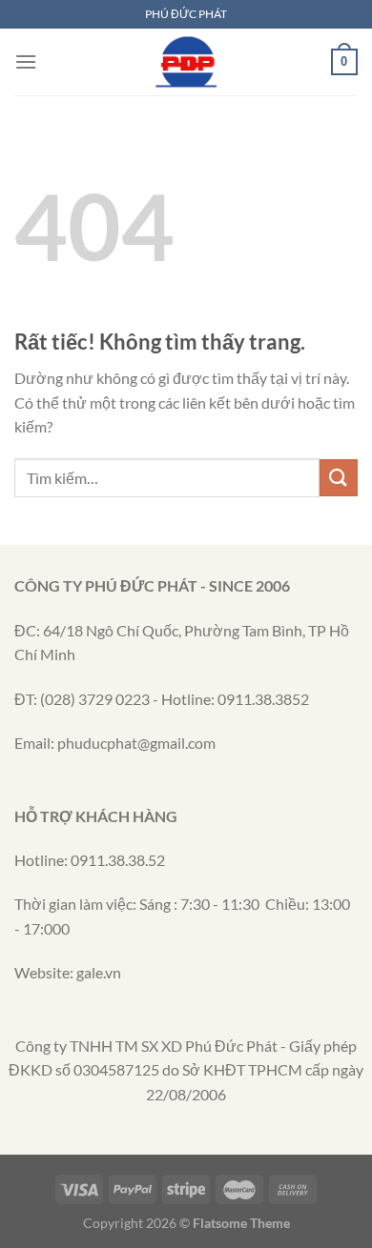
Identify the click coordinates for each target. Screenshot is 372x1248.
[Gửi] (339, 477)
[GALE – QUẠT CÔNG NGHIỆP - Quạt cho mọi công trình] (186, 62)
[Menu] (25, 61)
